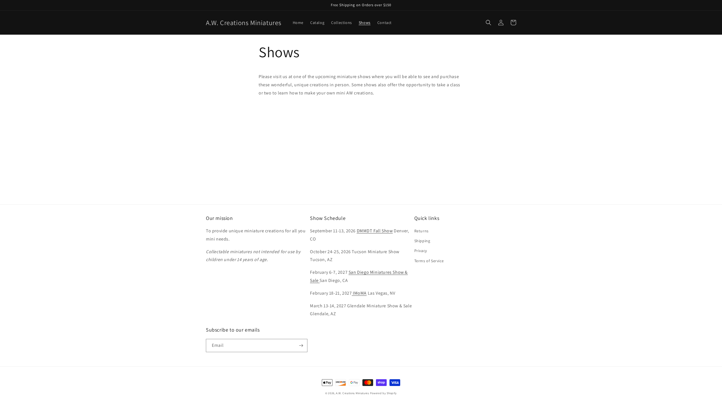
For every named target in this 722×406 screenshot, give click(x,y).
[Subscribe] (301, 345)
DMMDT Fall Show (375, 231)
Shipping (422, 240)
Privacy (420, 250)
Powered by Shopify (383, 393)
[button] (488, 22)
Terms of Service (429, 260)
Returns (421, 230)
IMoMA (359, 293)
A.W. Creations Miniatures (352, 393)
